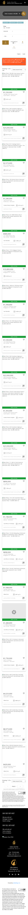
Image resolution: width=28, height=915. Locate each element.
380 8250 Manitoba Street (9, 767)
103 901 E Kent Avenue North (10, 413)
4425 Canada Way (8, 731)
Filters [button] (14, 47)
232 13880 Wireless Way (9, 236)
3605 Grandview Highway (10, 378)
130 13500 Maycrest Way (9, 342)
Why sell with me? (7, 829)
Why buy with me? (7, 817)
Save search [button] (5, 42)
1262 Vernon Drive (9, 201)
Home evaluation (7, 831)
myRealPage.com (16, 882)
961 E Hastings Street (9, 165)
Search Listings (6, 821)
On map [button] (22, 42)
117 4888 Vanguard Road (9, 625)
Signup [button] (18, 54)
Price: (6, 27)
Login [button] (23, 54)
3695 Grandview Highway (10, 130)
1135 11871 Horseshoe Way (10, 519)
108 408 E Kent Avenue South (10, 95)
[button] (9, 874)
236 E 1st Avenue (9, 660)
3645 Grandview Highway (10, 448)
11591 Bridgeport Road (9, 271)
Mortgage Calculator (8, 819)
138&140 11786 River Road (9, 307)
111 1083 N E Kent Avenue (9, 484)
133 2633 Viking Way (9, 554)
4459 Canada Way (8, 696)
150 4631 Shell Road (9, 590)
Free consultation (7, 833)
